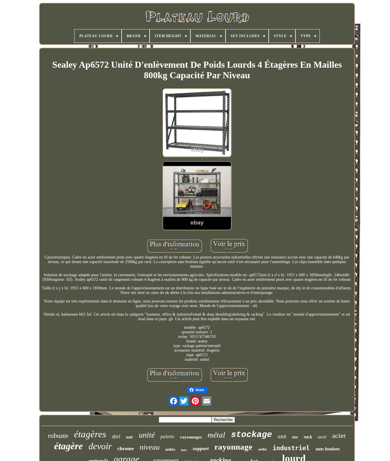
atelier (262, 449)
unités (170, 450)
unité (147, 434)
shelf (322, 437)
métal (216, 435)
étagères (90, 434)
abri (116, 436)
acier (339, 435)
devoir (100, 446)
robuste (58, 435)
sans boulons (327, 448)
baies (184, 450)
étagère (68, 446)
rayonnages (191, 437)
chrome (125, 448)
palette (167, 436)
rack (308, 436)
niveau (150, 447)
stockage (251, 435)
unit (282, 436)
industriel (291, 448)
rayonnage (233, 446)
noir (129, 437)
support (201, 448)
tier (295, 437)
